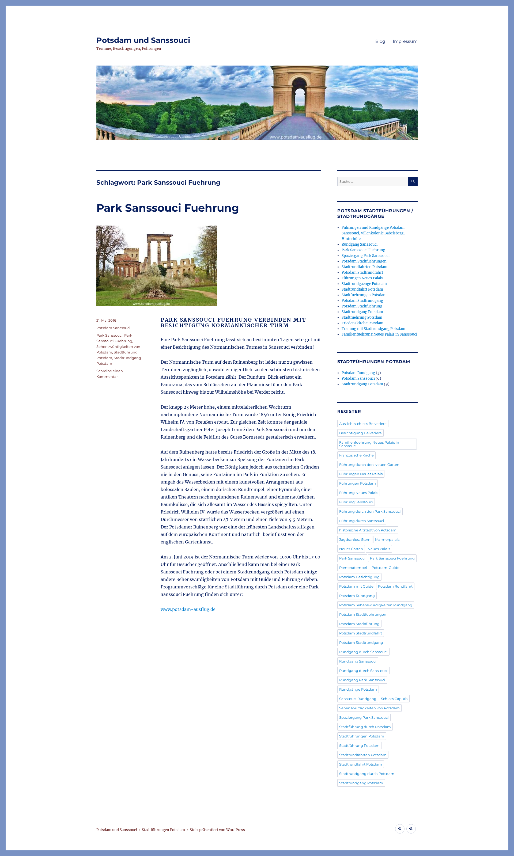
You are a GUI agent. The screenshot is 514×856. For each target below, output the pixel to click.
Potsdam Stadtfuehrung (362, 306)
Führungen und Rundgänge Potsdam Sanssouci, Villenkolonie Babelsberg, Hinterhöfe (373, 233)
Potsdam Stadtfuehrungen (364, 261)
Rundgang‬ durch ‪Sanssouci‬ (363, 670)
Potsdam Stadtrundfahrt (362, 272)
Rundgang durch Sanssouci (363, 652)
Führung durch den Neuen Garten (369, 464)
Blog (380, 41)
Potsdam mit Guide (356, 586)
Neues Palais (379, 549)
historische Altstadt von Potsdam (367, 530)
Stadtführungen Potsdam (361, 736)
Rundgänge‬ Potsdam (358, 689)
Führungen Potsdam (357, 483)
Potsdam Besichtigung (359, 577)
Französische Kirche (356, 455)
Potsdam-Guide (385, 567)
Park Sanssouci (109, 335)
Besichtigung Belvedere (360, 433)
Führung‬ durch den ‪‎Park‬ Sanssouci (370, 511)
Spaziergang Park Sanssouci (366, 255)
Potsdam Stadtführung (359, 624)
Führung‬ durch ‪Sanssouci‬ (361, 521)
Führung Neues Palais (358, 492)
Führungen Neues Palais (362, 278)
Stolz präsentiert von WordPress (217, 830)
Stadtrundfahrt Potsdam (362, 289)
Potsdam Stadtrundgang (362, 300)
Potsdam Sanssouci (113, 328)
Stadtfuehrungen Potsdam (364, 295)
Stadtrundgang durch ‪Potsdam (366, 773)
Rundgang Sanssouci (359, 244)
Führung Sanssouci (356, 502)
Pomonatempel (353, 567)
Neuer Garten (351, 549)
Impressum (405, 41)
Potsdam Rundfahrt (395, 586)
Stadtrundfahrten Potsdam (364, 267)
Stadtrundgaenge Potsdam (364, 283)
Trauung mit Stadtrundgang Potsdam (373, 328)
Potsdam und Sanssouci (143, 40)
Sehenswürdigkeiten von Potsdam (369, 708)
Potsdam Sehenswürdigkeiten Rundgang (375, 605)
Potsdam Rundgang (358, 373)
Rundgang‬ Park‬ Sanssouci (362, 680)
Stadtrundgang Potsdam (362, 312)
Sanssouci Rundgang (357, 699)
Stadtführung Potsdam (359, 745)
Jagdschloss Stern (355, 539)
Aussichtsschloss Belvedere (363, 423)
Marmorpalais (387, 539)
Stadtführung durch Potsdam (365, 727)
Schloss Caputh (394, 699)
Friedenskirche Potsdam (362, 323)
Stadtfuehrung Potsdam (362, 317)
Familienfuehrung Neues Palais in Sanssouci (379, 334)
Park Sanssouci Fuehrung (167, 207)
